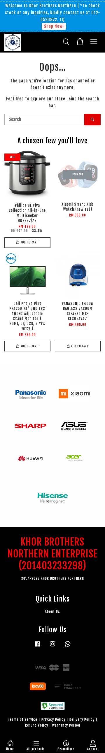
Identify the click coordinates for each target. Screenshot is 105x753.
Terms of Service (22, 719)
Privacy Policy (53, 719)
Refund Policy (36, 725)
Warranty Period (66, 725)
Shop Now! (54, 26)
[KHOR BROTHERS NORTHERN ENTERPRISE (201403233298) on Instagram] (52, 646)
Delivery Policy (81, 719)
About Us (52, 611)
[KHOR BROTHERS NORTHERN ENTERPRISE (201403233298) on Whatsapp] (68, 646)
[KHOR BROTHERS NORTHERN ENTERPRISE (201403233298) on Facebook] (37, 646)
